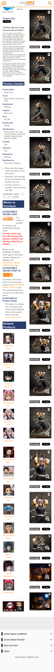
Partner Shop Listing (13, 317)
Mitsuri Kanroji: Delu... (8, 423)
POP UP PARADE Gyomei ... (8, 537)
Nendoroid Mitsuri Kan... (8, 404)
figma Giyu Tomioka (8, 556)
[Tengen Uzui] (40, 40)
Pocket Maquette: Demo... (8, 480)
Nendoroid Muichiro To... (8, 385)
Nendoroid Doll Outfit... (8, 366)
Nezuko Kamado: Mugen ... (8, 461)
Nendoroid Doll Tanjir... (8, 499)
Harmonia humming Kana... (8, 575)
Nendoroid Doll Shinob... (8, 347)
